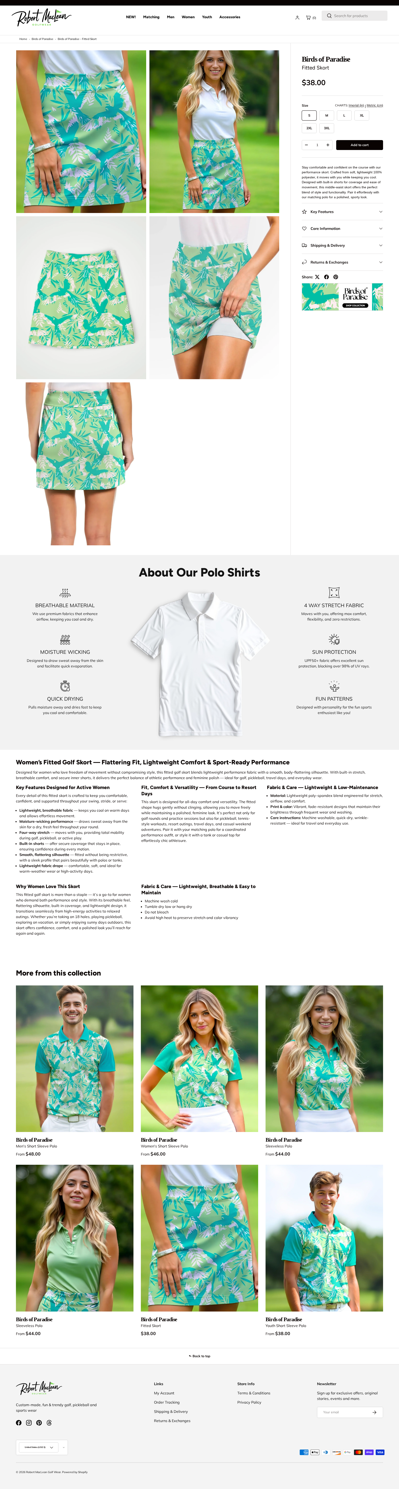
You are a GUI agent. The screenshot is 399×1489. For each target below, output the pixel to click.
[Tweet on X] (317, 277)
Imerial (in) (356, 105)
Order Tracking (167, 1402)
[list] (149, 299)
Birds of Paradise (42, 39)
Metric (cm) (375, 105)
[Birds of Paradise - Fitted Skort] (199, 1238)
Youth (207, 17)
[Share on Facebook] (326, 277)
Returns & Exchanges (172, 1420)
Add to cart (360, 145)
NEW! (131, 17)
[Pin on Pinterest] (335, 277)
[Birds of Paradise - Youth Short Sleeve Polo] (324, 1238)
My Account (164, 1393)
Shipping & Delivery (171, 1411)
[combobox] (354, 16)
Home (23, 39)
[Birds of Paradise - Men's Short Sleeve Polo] (74, 1058)
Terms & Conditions (253, 1393)
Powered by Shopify (75, 1472)
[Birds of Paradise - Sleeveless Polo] (324, 1058)
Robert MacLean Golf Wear (43, 1472)
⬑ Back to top (199, 1356)
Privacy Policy (249, 1402)
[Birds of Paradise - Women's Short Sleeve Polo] (199, 1058)
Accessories (229, 17)
